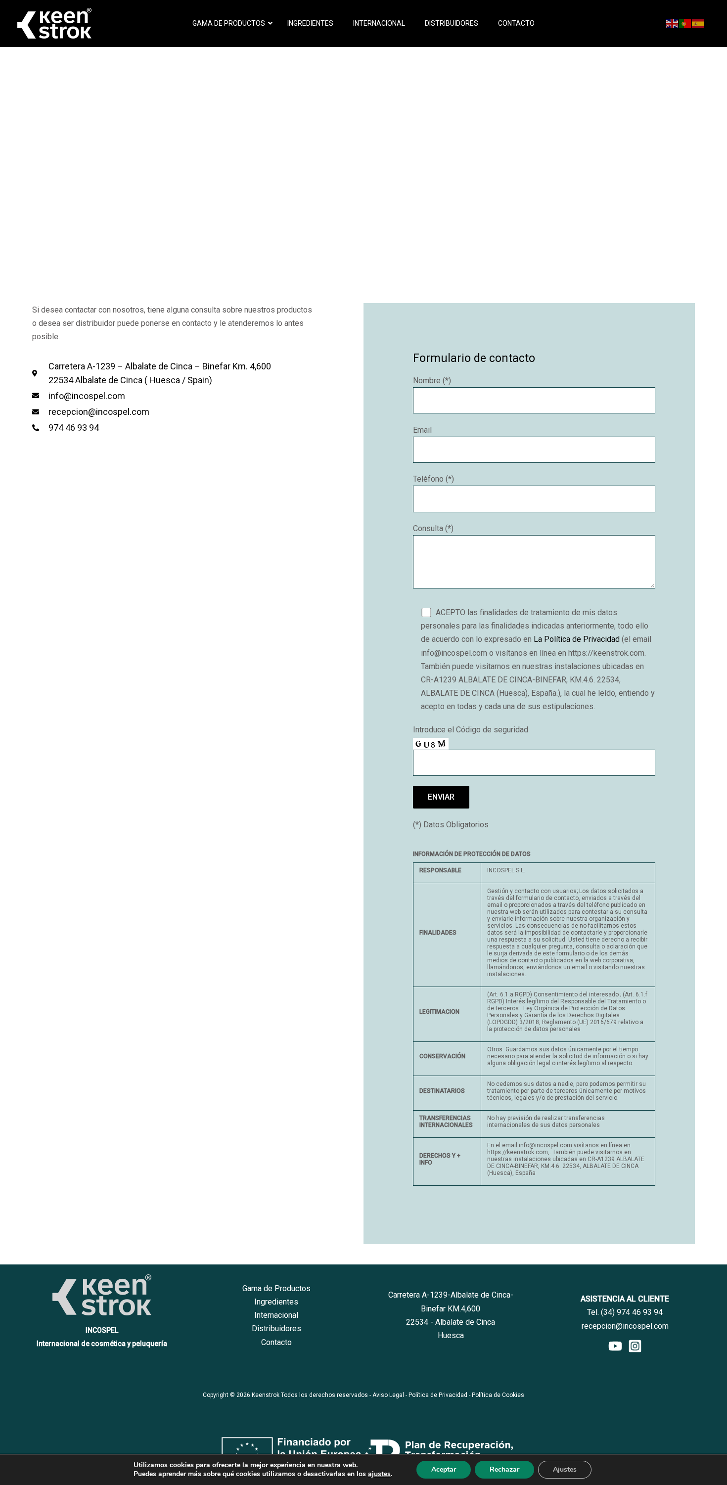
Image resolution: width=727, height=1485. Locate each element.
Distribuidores (276, 1328)
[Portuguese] (685, 23)
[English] (672, 23)
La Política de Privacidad (577, 639)
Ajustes (565, 1469)
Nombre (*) (432, 380)
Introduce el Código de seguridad (470, 729)
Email (422, 430)
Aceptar (443, 1469)
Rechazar (504, 1469)
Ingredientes (276, 1301)
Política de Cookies (498, 1395)
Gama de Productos (276, 1288)
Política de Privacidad (438, 1395)
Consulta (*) (433, 528)
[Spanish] (698, 23)
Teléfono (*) (433, 479)
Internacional (276, 1315)
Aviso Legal (388, 1395)
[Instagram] (635, 1346)
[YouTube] (615, 1346)
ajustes (379, 1474)
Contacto (276, 1342)
